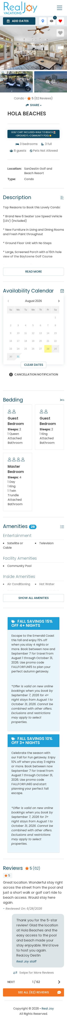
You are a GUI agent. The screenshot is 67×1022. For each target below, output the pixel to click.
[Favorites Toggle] (60, 21)
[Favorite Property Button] (60, 33)
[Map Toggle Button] (42, 21)
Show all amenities (33, 598)
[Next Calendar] (59, 301)
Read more (33, 271)
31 (18, 356)
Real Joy (48, 1008)
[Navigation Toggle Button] (59, 8)
